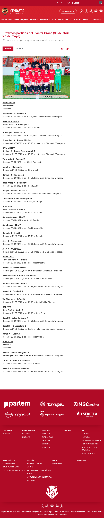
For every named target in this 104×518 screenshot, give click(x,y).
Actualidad (6, 20)
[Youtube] (96, 11)
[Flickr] (101, 11)
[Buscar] (100, 2)
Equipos (34, 20)
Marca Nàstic (64, 20)
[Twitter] (81, 11)
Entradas (96, 20)
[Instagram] (86, 11)
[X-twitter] (42, 506)
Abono (86, 20)
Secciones (45, 20)
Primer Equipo (21, 20)
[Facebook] (91, 11)
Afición (77, 20)
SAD (54, 20)
